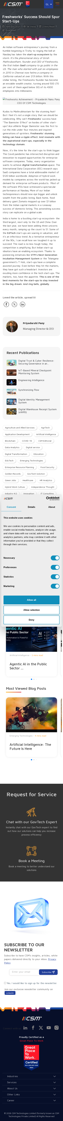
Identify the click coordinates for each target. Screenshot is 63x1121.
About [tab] (51, 507)
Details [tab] (31, 507)
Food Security (47, 467)
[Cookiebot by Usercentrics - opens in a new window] (46, 499)
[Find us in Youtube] (48, 1027)
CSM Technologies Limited (24, 1113)
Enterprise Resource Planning (19, 467)
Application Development (17, 434)
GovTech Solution (36, 473)
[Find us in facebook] (33, 1027)
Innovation (29, 493)
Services (12, 1082)
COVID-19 (27, 440)
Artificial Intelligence (46, 434)
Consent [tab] (11, 507)
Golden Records (13, 473)
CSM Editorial (44, 440)
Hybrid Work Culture (15, 487)
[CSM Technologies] (13, 4)
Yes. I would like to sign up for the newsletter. (32, 983)
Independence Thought (42, 487)
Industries (12, 1076)
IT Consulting (47, 493)
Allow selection (31, 610)
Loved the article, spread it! (19, 297)
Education (39, 454)
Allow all (31, 600)
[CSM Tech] (31, 1018)
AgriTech (45, 427)
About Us (12, 1088)
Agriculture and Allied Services (20, 427)
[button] (31, 679)
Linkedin (10, 993)
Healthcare (28, 480)
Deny (31, 620)
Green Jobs (10, 480)
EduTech (9, 460)
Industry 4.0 (11, 493)
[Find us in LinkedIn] (25, 1027)
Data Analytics (12, 447)
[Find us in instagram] (56, 1027)
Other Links (13, 1094)
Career (10, 1100)
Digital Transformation (16, 454)
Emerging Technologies (31, 460)
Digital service (33, 447)
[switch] (55, 567)
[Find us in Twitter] (41, 1028)
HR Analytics (46, 480)
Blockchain (10, 440)
